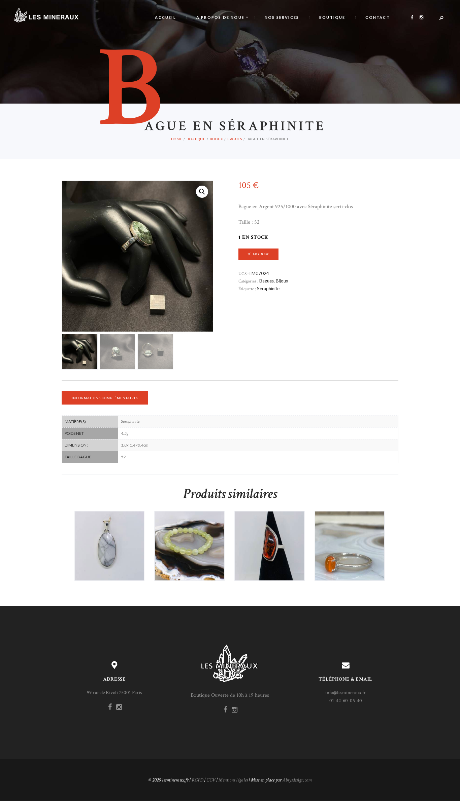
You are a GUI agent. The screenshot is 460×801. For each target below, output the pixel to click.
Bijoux (216, 139)
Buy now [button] (112, 558)
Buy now (261, 254)
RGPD (197, 780)
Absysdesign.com (297, 780)
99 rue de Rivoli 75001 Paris (114, 692)
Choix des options (351, 561)
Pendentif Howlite (109, 532)
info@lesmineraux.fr (345, 692)
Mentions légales (233, 780)
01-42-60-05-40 (345, 700)
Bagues (234, 139)
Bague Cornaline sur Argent (349, 531)
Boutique (196, 139)
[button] (202, 192)
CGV (211, 780)
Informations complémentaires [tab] (105, 398)
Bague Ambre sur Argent (270, 531)
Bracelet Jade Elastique (189, 531)
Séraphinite (268, 288)
